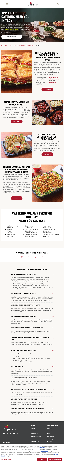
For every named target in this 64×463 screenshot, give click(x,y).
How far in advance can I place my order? (23, 294)
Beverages (52, 82)
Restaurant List (34, 433)
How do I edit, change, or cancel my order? (24, 378)
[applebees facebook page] (4, 434)
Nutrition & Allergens (36, 436)
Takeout (33, 428)
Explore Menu (47, 89)
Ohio (10, 45)
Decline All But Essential (55, 459)
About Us (49, 428)
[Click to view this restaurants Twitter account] (28, 257)
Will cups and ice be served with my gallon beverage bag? (28, 389)
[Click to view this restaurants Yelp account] (42, 257)
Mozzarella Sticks (54, 77)
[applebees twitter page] (7, 434)
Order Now (16, 198)
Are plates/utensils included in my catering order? (27, 328)
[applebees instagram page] (10, 434)
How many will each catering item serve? (23, 316)
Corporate (49, 441)
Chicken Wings (54, 79)
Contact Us (50, 431)
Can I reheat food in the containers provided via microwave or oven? (30, 338)
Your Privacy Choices (6, 459)
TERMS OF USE (42, 448)
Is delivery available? (17, 367)
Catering (37, 45)
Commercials (50, 436)
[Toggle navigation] (7, 4)
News (48, 433)
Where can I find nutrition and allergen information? (27, 409)
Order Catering (11, 37)
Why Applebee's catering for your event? (23, 274)
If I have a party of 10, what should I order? (24, 351)
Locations (4, 45)
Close (42, 459)
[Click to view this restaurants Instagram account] (35, 257)
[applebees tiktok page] (17, 434)
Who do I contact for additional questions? (24, 399)
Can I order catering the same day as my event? (25, 305)
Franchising (50, 439)
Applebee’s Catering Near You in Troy (15, 16)
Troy (15, 45)
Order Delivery (34, 431)
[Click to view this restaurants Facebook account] (21, 257)
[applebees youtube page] (14, 434)
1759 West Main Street (25, 45)
